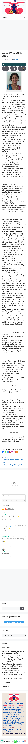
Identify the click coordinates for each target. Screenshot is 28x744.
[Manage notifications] (25, 741)
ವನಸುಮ (4, 552)
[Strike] (8, 500)
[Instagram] (12, 452)
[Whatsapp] (5, 452)
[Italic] (5, 500)
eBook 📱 (23, 68)
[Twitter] (8, 452)
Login (24, 491)
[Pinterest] (10, 452)
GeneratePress (20, 741)
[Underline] (6, 500)
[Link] (16, 500)
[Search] (22, 608)
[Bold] (3, 500)
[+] (19, 500)
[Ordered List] (10, 500)
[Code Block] (15, 500)
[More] (17, 452)
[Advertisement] (14, 35)
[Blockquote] (13, 500)
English (18, 1)
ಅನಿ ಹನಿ (6, 457)
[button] (25, 17)
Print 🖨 (6, 68)
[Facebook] (3, 452)
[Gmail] (15, 452)
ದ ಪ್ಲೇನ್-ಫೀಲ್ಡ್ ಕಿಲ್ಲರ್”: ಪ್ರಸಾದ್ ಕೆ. (13, 465)
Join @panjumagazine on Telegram (15, 622)
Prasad (11, 527)
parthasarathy (6, 536)
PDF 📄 (14, 68)
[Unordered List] (11, 500)
